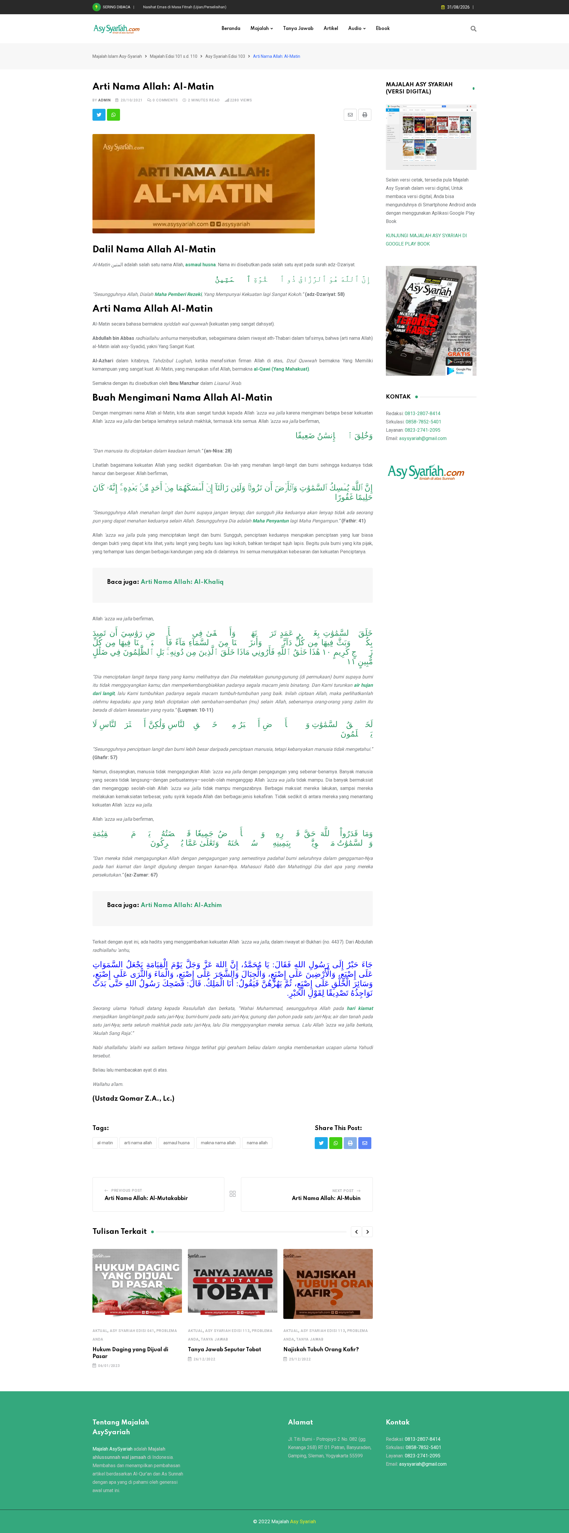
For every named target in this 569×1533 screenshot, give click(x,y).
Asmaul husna (176, 1142)
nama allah (257, 1142)
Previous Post (126, 1190)
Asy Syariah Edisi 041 (132, 1331)
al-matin (105, 1142)
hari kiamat (360, 1008)
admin (104, 100)
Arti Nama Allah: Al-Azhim (181, 906)
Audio (355, 28)
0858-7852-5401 (423, 422)
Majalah (259, 28)
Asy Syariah (303, 1521)
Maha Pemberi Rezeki (178, 294)
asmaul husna (200, 264)
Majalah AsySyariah (112, 1449)
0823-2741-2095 (422, 430)
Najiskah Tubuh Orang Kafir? (321, 1349)
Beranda (231, 28)
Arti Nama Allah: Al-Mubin (326, 1198)
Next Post (343, 1191)
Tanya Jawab (298, 28)
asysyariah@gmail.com (423, 438)
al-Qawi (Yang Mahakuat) (281, 369)
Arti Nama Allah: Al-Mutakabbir (146, 1198)
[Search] (474, 28)
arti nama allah (138, 1142)
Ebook (383, 28)
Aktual (100, 1331)
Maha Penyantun (270, 521)
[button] (356, 1231)
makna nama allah (218, 1142)
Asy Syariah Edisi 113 (227, 1331)
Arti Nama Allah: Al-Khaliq (182, 582)
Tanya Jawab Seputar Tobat (224, 1349)
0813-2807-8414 (422, 413)
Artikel (331, 28)
